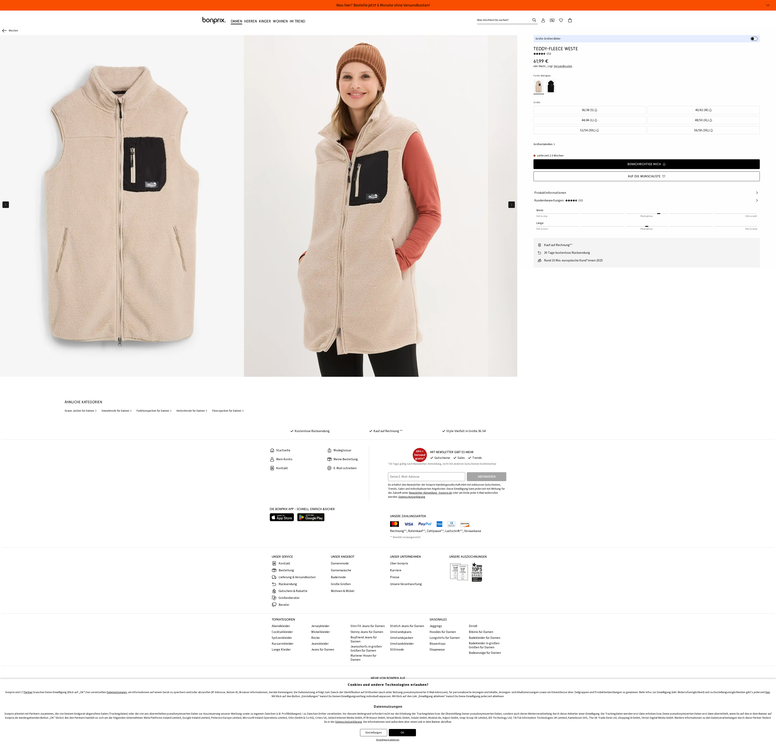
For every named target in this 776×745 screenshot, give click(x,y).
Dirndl (473, 626)
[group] (122, 206)
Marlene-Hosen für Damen (363, 658)
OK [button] (402, 733)
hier (767, 692)
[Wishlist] (561, 20)
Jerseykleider (320, 626)
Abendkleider (281, 626)
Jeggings (436, 626)
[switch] (754, 39)
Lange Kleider (281, 649)
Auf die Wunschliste (644, 176)
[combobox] (505, 20)
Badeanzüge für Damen (485, 653)
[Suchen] (534, 20)
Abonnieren (487, 476)
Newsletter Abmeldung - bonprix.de (430, 493)
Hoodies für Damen (443, 632)
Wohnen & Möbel (342, 591)
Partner (28, 692)
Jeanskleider (320, 643)
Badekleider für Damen (484, 638)
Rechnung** (398, 531)
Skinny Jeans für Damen (367, 632)
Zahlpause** (435, 531)
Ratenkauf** (416, 531)
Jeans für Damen (322, 649)
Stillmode (397, 649)
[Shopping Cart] (570, 20)
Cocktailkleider (282, 632)
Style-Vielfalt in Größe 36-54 (466, 431)
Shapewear (437, 649)
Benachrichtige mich (644, 164)
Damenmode (340, 563)
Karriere (395, 570)
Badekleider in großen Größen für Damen (484, 645)
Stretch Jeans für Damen (407, 626)
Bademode (338, 577)
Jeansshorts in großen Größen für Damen (366, 648)
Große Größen (341, 584)
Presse (394, 577)
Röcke (315, 638)
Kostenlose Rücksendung (312, 431)
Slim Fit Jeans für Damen (368, 626)
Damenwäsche (341, 570)
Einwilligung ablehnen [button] (387, 740)
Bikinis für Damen (481, 632)
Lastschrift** (454, 531)
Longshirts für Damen (445, 638)
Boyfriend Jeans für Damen (364, 639)
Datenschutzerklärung (412, 497)
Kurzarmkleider (282, 643)
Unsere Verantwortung (406, 584)
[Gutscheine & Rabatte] (552, 20)
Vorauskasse (472, 531)
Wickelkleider (320, 632)
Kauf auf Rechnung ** (388, 431)
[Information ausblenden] (768, 5)
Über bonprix (399, 563)
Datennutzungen (117, 692)
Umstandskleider (402, 643)
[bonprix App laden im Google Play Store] (311, 517)
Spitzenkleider (282, 638)
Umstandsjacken (401, 638)
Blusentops (438, 643)
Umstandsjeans (401, 632)
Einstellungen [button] (374, 733)
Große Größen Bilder (548, 39)
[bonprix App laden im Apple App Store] (282, 517)
